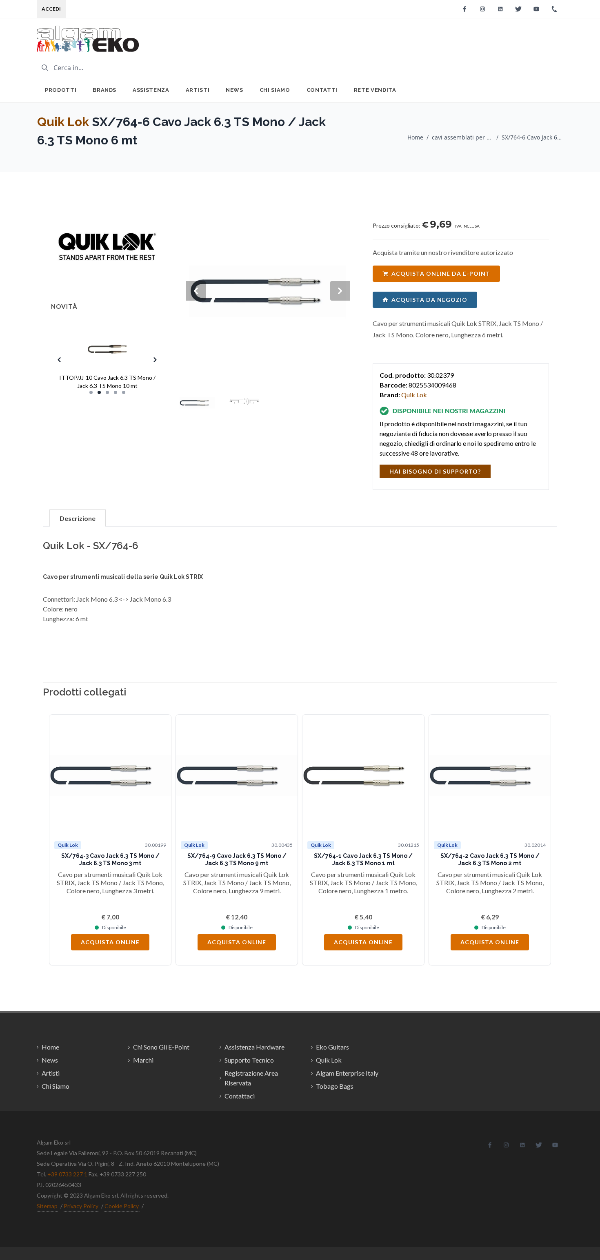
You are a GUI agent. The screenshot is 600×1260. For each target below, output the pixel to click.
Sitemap (47, 1205)
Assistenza (151, 90)
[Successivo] (539, 840)
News (234, 90)
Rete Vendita (375, 90)
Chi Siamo (275, 90)
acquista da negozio (429, 299)
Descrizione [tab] (78, 518)
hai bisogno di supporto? (435, 471)
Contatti (322, 90)
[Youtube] (536, 9)
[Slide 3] (107, 392)
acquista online (110, 942)
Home (415, 137)
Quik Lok (63, 122)
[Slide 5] (123, 392)
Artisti (198, 90)
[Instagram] (482, 9)
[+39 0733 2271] (554, 9)
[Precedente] (61, 840)
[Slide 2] (99, 392)
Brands (104, 90)
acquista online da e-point (440, 273)
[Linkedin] (500, 9)
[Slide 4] (115, 392)
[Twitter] (518, 9)
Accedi (51, 9)
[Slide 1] (91, 392)
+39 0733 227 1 (67, 1174)
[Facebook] (464, 9)
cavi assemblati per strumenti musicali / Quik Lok (462, 137)
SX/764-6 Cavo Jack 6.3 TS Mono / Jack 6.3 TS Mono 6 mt (532, 137)
